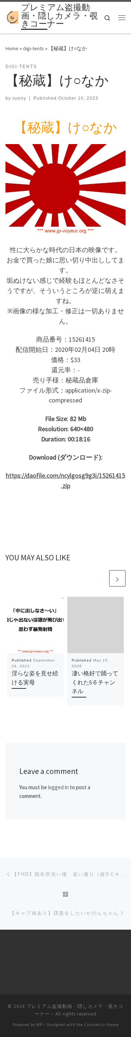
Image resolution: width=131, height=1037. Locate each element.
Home (12, 48)
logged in (58, 787)
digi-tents (33, 48)
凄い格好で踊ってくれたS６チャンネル (95, 682)
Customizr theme (101, 1024)
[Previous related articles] (100, 578)
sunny (19, 98)
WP (39, 1024)
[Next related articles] (117, 578)
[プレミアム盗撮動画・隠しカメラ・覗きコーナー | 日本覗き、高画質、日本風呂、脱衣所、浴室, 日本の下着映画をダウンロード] (12, 17)
